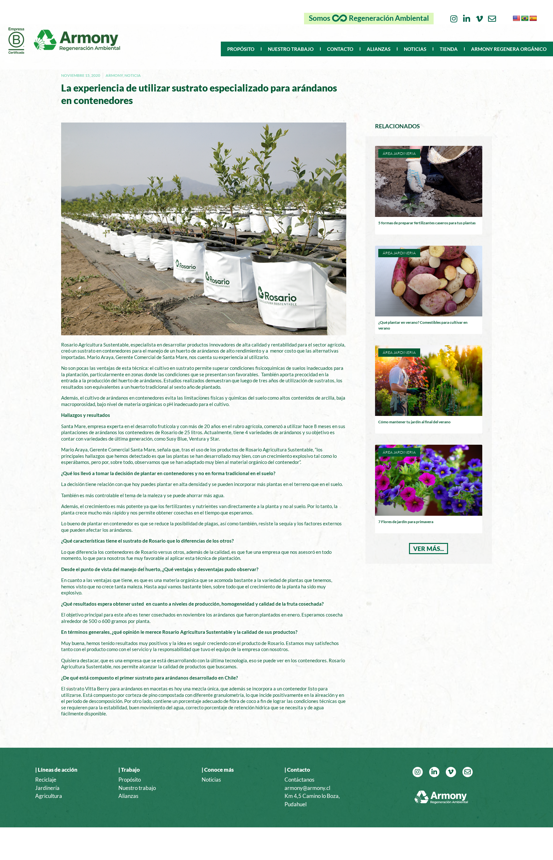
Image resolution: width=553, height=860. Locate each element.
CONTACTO (340, 49)
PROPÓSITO (240, 49)
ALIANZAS (378, 49)
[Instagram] (454, 19)
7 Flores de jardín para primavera (405, 521)
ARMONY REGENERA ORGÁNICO (509, 49)
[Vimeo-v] (479, 19)
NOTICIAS (415, 49)
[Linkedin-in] (466, 19)
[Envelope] (492, 19)
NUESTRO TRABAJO (291, 49)
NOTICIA (132, 75)
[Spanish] (533, 18)
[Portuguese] (525, 18)
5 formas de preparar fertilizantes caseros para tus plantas (427, 222)
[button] (428, 548)
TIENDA (449, 49)
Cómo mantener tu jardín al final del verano (414, 421)
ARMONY (114, 75)
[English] (516, 18)
